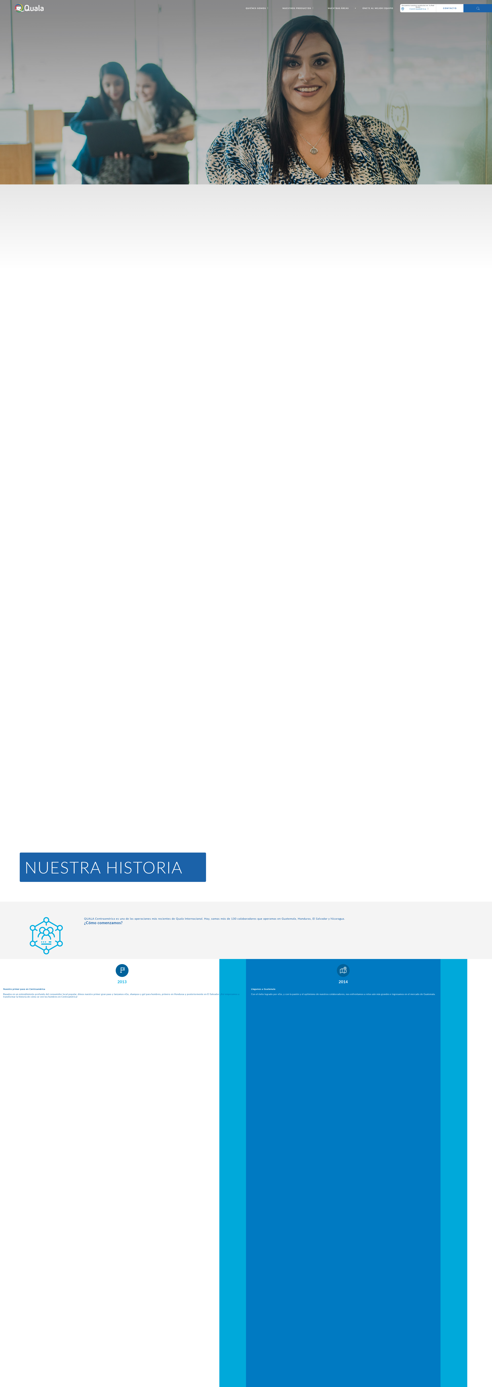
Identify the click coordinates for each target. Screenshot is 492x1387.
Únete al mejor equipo (377, 8)
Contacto (450, 8)
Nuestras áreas (338, 8)
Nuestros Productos (297, 8)
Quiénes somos (256, 8)
